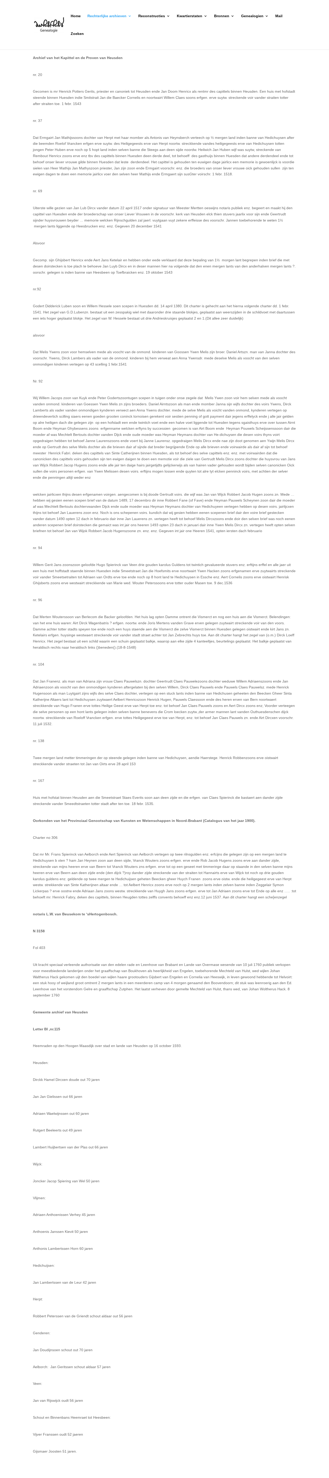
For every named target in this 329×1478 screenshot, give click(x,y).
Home (76, 16)
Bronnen (221, 16)
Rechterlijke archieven (106, 16)
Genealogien (252, 16)
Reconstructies (151, 16)
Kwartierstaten (189, 16)
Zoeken (77, 34)
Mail (278, 16)
